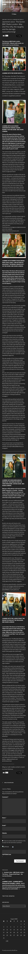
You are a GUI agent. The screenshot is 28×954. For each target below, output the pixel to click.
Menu (14, 14)
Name (4, 817)
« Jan (7, 941)
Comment (5, 797)
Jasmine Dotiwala (18, 19)
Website (4, 833)
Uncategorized (9, 782)
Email (4, 825)
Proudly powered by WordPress (9, 950)
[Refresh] (13, 846)
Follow (6, 35)
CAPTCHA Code (6, 854)
